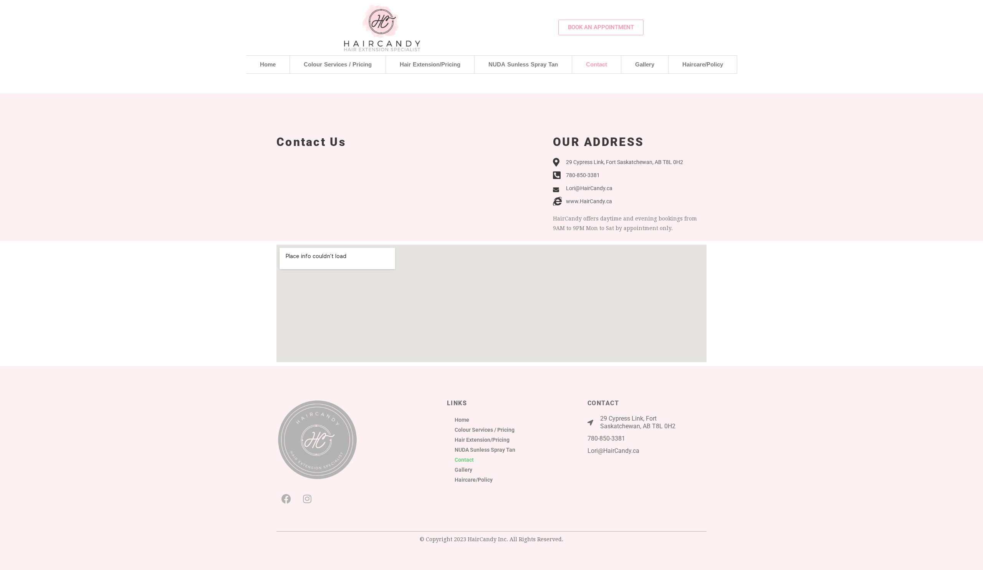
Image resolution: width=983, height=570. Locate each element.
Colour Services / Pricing (338, 64)
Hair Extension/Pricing (430, 64)
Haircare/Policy (702, 64)
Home (268, 64)
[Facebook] (286, 498)
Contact (596, 64)
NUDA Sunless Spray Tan (523, 64)
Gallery (644, 64)
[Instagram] (307, 498)
